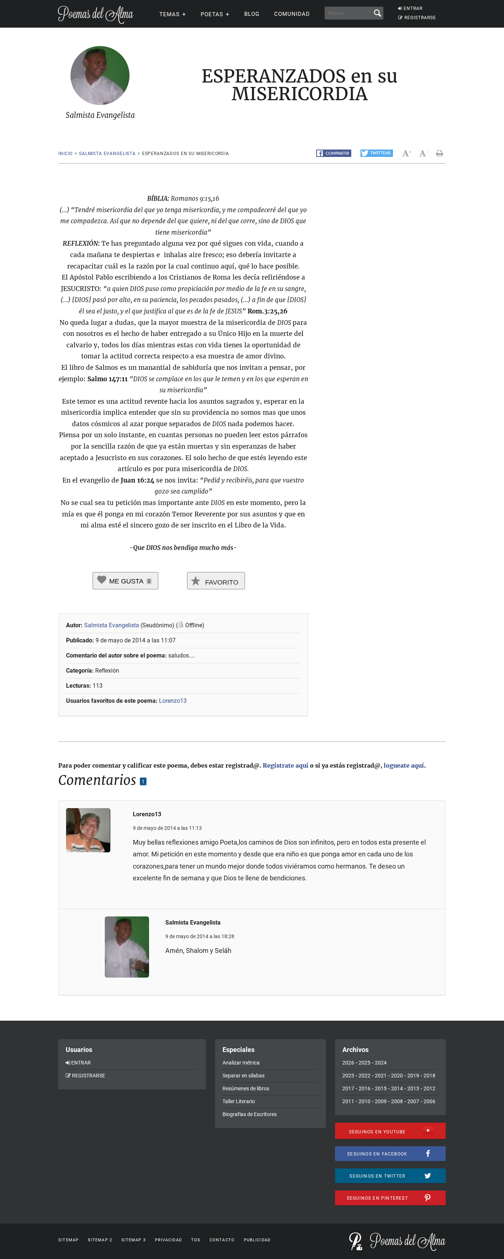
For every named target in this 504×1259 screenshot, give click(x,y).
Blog (251, 14)
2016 (364, 1088)
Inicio (65, 153)
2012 (429, 1088)
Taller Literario (238, 1101)
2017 (348, 1088)
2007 (413, 1101)
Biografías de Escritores (249, 1114)
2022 (364, 1075)
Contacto (222, 1240)
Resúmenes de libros (245, 1088)
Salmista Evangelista (107, 153)
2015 (381, 1088)
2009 (381, 1101)
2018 (429, 1075)
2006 (429, 1101)
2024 (381, 1062)
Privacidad (168, 1240)
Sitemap (68, 1240)
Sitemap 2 (100, 1240)
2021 (381, 1075)
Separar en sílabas (243, 1075)
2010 (364, 1101)
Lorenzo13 (173, 700)
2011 (348, 1101)
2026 (348, 1062)
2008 (397, 1101)
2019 (413, 1075)
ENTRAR (413, 8)
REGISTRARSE (420, 17)
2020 (397, 1075)
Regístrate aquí (285, 765)
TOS (195, 1240)
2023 (348, 1075)
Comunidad (292, 14)
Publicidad (257, 1240)
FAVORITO (220, 582)
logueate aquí (404, 765)
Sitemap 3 (133, 1240)
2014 (397, 1088)
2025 (364, 1062)
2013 (413, 1088)
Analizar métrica (241, 1062)
